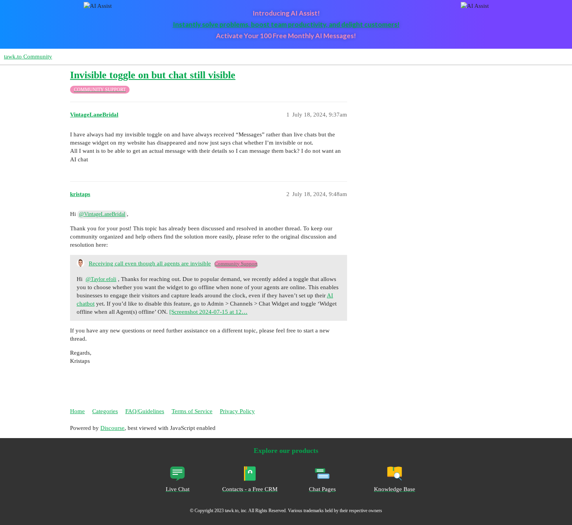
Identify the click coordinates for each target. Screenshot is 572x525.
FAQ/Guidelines (144, 411)
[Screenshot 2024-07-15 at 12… (208, 312)
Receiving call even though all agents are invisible (150, 263)
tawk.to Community (28, 56)
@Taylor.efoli (101, 279)
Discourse (112, 428)
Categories (105, 411)
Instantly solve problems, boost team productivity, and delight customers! (286, 24)
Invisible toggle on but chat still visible (152, 75)
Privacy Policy (237, 411)
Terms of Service (192, 411)
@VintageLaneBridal (102, 214)
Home (77, 411)
